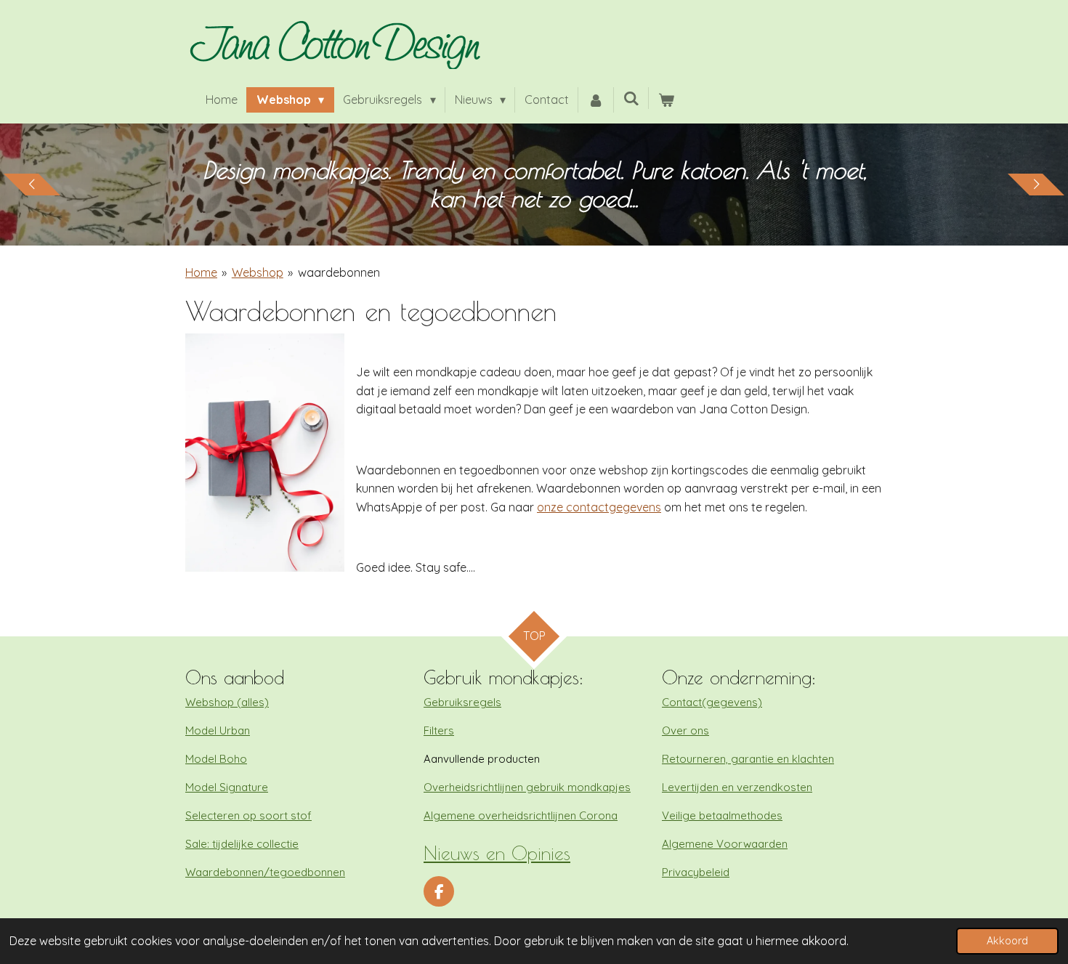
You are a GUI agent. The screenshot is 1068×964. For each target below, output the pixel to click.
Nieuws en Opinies (497, 853)
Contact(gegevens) (712, 702)
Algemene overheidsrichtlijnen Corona (521, 815)
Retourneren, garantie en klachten (748, 759)
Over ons (685, 730)
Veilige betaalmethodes (722, 815)
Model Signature (226, 787)
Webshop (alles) (227, 702)
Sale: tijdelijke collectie (242, 844)
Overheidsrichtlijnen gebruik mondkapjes (527, 787)
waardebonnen (339, 272)
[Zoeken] (631, 98)
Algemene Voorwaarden (725, 844)
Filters (439, 730)
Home (201, 272)
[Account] (595, 100)
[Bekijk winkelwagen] (666, 100)
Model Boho (216, 759)
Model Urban (217, 730)
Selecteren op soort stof (248, 815)
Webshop (257, 272)
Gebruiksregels (462, 702)
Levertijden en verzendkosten (737, 787)
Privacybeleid (695, 872)
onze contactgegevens (599, 507)
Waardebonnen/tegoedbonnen (265, 872)
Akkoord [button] (1007, 940)
